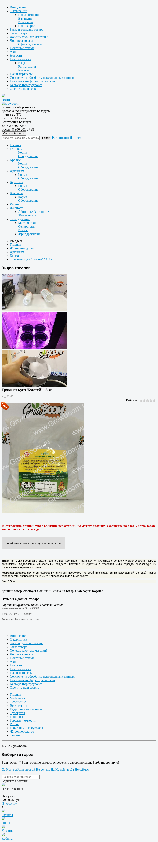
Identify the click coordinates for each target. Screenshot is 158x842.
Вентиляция (18, 705)
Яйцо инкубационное (33, 211)
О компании (18, 11)
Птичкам (16, 148)
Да (3, 769)
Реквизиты (25, 22)
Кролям (15, 160)
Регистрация (27, 66)
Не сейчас (43, 769)
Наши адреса (27, 26)
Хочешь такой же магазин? (29, 37)
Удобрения (17, 698)
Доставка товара (21, 40)
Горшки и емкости (23, 720)
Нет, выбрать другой (20, 769)
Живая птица (27, 215)
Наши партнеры (21, 74)
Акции (15, 51)
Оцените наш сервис (24, 88)
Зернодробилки (29, 234)
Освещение (18, 702)
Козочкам (16, 193)
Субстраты (17, 713)
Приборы (16, 716)
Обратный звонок (14, 133)
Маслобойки (27, 222)
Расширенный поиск (66, 137)
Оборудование (28, 156)
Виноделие (18, 7)
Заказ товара (18, 33)
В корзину (9, 803)
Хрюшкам (17, 171)
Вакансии (25, 18)
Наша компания (29, 14)
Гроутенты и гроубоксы (26, 728)
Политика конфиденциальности (32, 81)
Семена (15, 735)
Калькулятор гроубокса (26, 85)
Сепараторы (26, 226)
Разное (14, 204)
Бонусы (23, 70)
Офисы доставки (30, 44)
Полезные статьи (22, 48)
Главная (15, 145)
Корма (22, 152)
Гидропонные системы (26, 709)
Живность (17, 208)
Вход (21, 63)
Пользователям (20, 59)
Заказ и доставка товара (26, 29)
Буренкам (16, 182)
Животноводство (22, 731)
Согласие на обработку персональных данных (42, 77)
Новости (16, 55)
